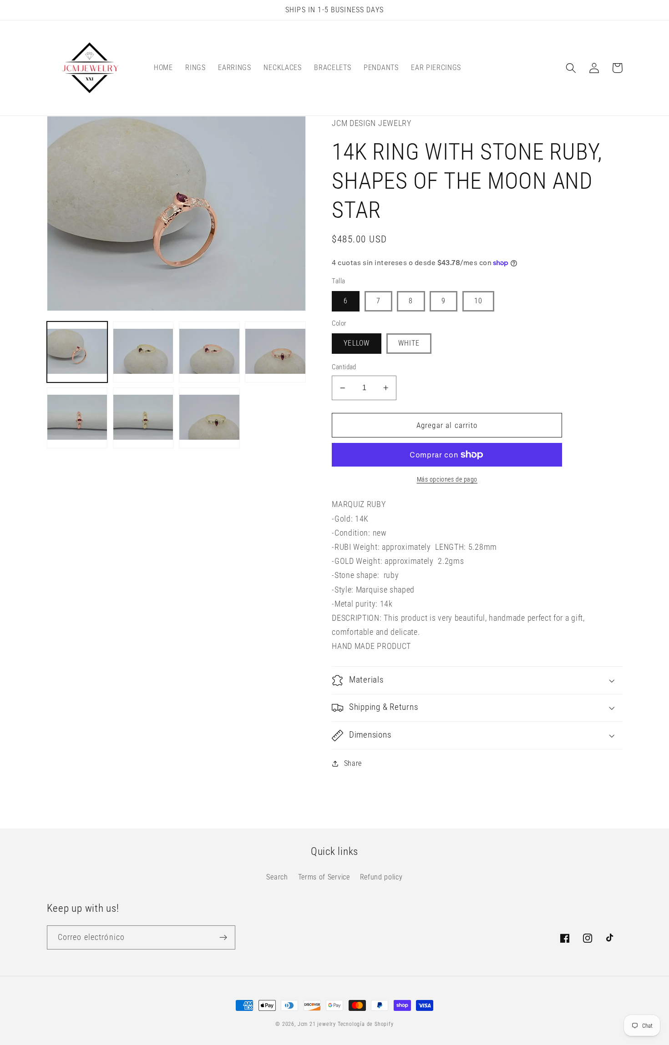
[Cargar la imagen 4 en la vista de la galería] (275, 352)
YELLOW (357, 343)
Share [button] (353, 763)
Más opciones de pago (447, 479)
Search (277, 877)
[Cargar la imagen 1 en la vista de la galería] (77, 352)
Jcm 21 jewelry (317, 1024)
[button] (571, 68)
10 (478, 300)
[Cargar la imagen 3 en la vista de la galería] (209, 352)
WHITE (409, 343)
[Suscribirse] (223, 937)
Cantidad (344, 367)
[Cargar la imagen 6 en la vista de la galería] (143, 417)
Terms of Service (324, 877)
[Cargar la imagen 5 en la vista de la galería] (77, 417)
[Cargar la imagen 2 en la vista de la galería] (143, 352)
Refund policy (381, 877)
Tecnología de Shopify (366, 1024)
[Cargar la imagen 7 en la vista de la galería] (209, 417)
